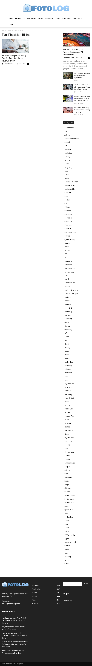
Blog (66, 171)
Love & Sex (68, 387)
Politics (67, 455)
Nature (67, 427)
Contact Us (77, 19)
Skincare (67, 488)
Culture (67, 236)
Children (67, 210)
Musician (67, 423)
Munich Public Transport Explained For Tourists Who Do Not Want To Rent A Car (15, 644)
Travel (11, 24)
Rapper (67, 459)
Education (68, 265)
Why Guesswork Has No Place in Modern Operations (82, 76)
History (67, 347)
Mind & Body (69, 398)
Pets (66, 448)
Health (66, 344)
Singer (66, 481)
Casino (67, 200)
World (66, 560)
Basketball (68, 153)
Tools (66, 528)
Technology (66, 19)
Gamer (67, 322)
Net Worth (49, 19)
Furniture (67, 315)
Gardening (68, 329)
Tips (66, 524)
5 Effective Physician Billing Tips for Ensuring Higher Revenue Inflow (14, 58)
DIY (65, 254)
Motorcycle (68, 409)
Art (65, 146)
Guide (66, 337)
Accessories (69, 128)
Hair (66, 340)
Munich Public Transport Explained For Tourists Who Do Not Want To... (82, 98)
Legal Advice (69, 383)
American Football (71, 138)
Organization (69, 437)
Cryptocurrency (70, 232)
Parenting (68, 441)
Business (18, 19)
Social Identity (69, 495)
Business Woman (71, 182)
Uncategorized (70, 542)
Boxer (66, 174)
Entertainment (30, 19)
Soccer (67, 492)
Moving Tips (69, 416)
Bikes (66, 164)
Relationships (69, 463)
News (66, 434)
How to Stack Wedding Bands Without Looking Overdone (82, 110)
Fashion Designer (71, 290)
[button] (87, 19)
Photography (69, 452)
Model (66, 401)
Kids (66, 376)
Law (66, 380)
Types (66, 538)
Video (66, 549)
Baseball (67, 149)
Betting (67, 160)
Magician (67, 391)
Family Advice (69, 283)
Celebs (67, 207)
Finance (67, 301)
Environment (69, 272)
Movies (67, 412)
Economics (68, 261)
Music (66, 419)
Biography (68, 167)
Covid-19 (67, 228)
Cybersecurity (69, 239)
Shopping (68, 477)
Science (67, 470)
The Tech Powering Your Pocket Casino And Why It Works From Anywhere (14, 620)
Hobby (66, 351)
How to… (68, 358)
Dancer (67, 243)
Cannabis (68, 192)
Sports (66, 506)
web (66, 553)
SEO (66, 474)
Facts (66, 275)
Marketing (68, 394)
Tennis (67, 520)
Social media (69, 502)
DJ (65, 257)
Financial (67, 304)
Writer (66, 564)
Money (67, 405)
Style (58, 19)
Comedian (68, 214)
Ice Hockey (68, 362)
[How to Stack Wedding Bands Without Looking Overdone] (68, 110)
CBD (66, 203)
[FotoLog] (46, 8)
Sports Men (68, 510)
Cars (66, 196)
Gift (65, 333)
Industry (67, 369)
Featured (67, 297)
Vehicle (67, 546)
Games (40, 19)
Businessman (69, 185)
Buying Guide (69, 189)
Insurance (68, 373)
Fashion (67, 286)
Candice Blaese (68, 57)
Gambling (68, 319)
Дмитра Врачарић (9, 64)
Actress (67, 135)
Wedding (67, 556)
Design (67, 250)
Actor (66, 131)
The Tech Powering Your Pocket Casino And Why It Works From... (74, 52)
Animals (67, 142)
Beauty (67, 156)
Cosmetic (68, 225)
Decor (66, 247)
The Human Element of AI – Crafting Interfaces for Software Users (82, 87)
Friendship (68, 311)
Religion (67, 466)
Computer (68, 221)
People (67, 445)
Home (11, 19)
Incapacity (68, 365)
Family (66, 279)
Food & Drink (69, 308)
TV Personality (70, 535)
